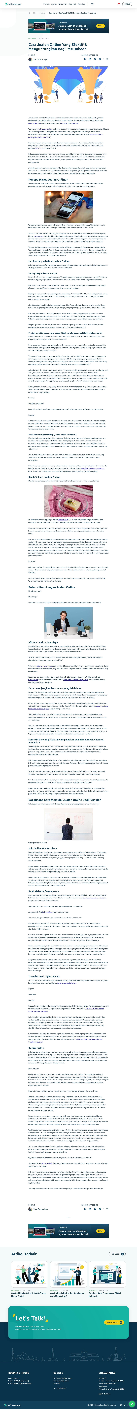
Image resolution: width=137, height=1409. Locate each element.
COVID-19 (39, 148)
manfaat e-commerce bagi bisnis (75, 680)
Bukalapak (75, 123)
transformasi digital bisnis (67, 983)
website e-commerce (44, 666)
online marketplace (45, 129)
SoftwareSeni (33, 680)
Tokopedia (63, 123)
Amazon (31, 123)
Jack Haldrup (63, 520)
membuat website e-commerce (92, 469)
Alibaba (38, 123)
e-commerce (38, 236)
